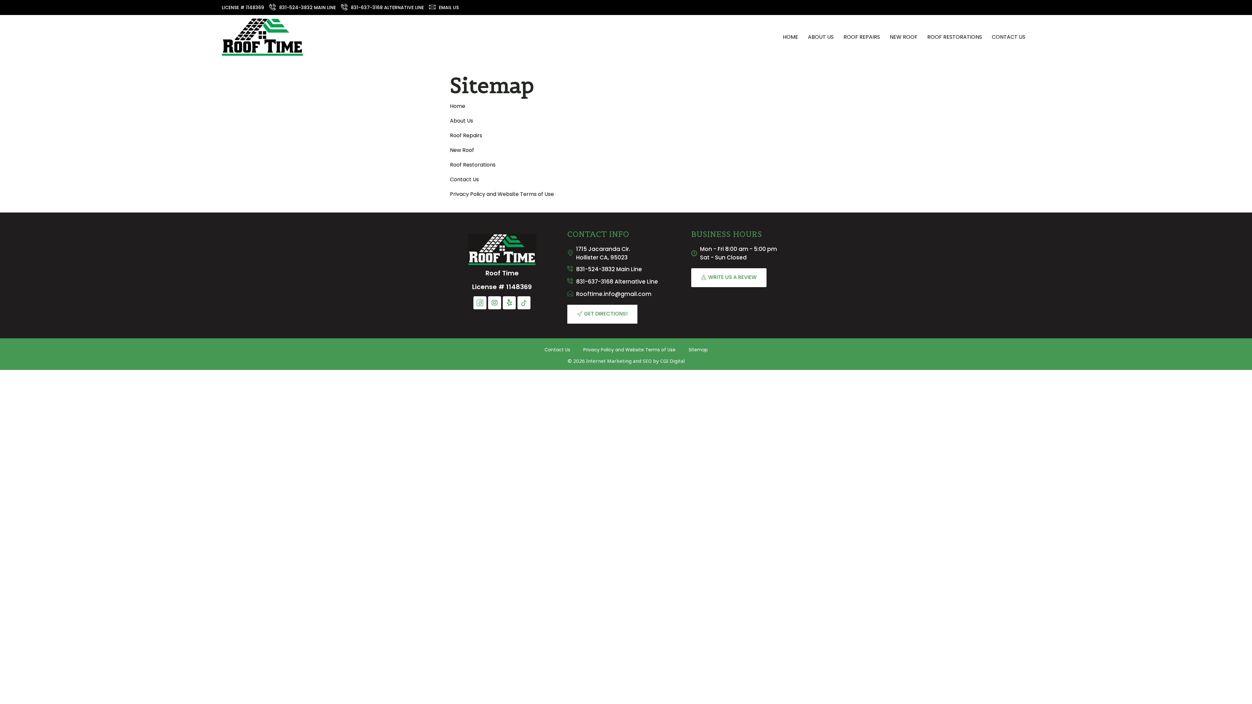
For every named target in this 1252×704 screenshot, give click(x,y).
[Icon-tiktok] (523, 302)
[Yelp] (509, 302)
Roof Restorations (954, 37)
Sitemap (698, 349)
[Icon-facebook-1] (479, 302)
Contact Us (1008, 37)
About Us (821, 37)
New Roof (903, 37)
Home (790, 37)
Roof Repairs (861, 37)
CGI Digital (672, 361)
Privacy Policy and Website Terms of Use (502, 194)
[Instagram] (494, 302)
